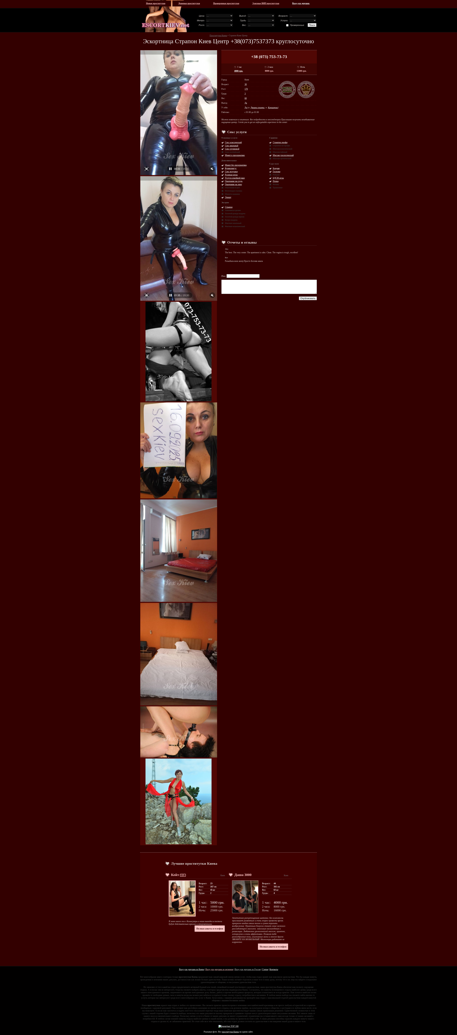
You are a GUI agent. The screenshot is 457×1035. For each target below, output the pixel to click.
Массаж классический (282, 149)
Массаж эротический (282, 158)
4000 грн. (238, 71)
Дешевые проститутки (189, 3)
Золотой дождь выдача (235, 213)
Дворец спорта (257, 107)
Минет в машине (232, 194)
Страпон (228, 207)
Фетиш (276, 184)
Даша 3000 (243, 875)
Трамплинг (278, 187)
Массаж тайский (280, 152)
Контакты (274, 969)
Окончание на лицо (233, 184)
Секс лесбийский (232, 152)
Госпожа (276, 171)
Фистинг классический (235, 226)
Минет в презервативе (235, 155)
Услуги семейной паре (235, 178)
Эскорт (228, 197)
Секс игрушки (231, 171)
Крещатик (273, 107)
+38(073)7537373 (252, 41)
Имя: (224, 276)
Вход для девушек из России (248, 969)
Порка (275, 181)
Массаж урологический (283, 155)
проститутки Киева (230, 1032)
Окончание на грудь (233, 181)
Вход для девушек (301, 3)
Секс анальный (231, 145)
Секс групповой (232, 149)
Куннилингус (231, 168)
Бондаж (276, 168)
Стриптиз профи (280, 142)
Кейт (175, 875)
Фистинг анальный (233, 223)
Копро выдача (231, 220)
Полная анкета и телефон (209, 928)
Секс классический (233, 142)
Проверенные (297, 25)
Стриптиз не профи (281, 145)
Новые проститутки (155, 3)
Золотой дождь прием (234, 217)
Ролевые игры (231, 175)
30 (246, 84)
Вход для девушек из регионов (219, 969)
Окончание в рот (232, 187)
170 (246, 89)
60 (246, 98)
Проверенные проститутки (226, 3)
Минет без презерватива (236, 165)
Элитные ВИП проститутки (265, 3)
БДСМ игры (278, 178)
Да (246, 103)
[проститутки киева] (165, 16)
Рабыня (276, 175)
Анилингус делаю (233, 210)
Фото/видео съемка (233, 191)
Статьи (265, 969)
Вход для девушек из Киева (191, 969)
